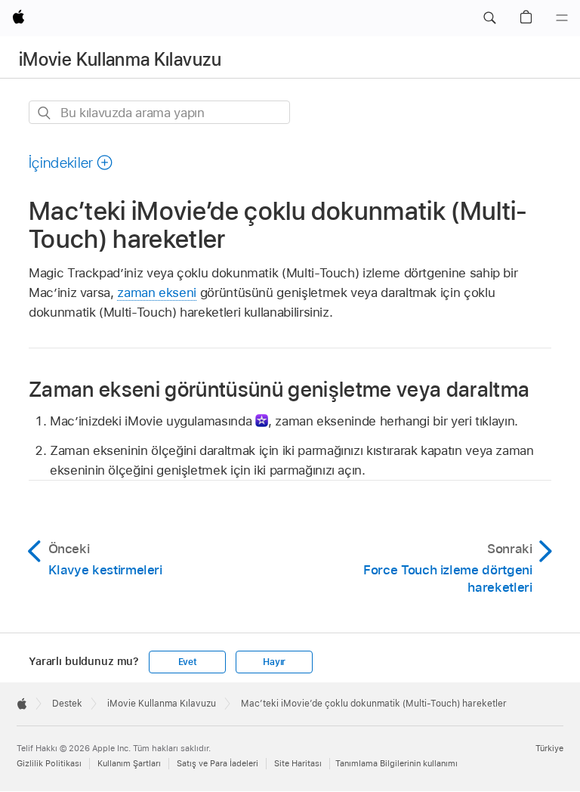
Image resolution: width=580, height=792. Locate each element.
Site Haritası (298, 763)
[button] (489, 18)
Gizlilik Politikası (49, 763)
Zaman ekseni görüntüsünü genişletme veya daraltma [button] (279, 388)
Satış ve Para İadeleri (217, 763)
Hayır (274, 662)
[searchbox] (159, 112)
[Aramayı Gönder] (45, 113)
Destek (67, 703)
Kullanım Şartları (129, 763)
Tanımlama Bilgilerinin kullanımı (396, 763)
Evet (187, 662)
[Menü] (562, 18)
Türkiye (549, 748)
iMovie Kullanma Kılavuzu (120, 59)
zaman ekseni (156, 292)
